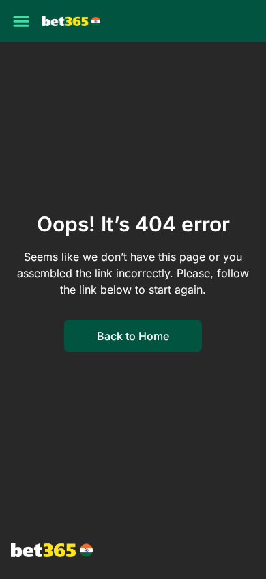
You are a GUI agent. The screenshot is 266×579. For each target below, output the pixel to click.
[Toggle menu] (21, 21)
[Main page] (71, 21)
